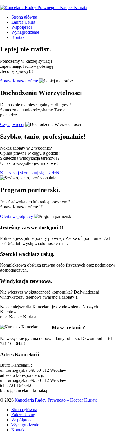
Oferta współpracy (16, 216)
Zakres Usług (23, 22)
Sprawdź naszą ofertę (19, 80)
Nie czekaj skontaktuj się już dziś (29, 172)
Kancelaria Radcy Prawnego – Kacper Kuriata (55, 400)
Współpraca (21, 27)
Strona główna (24, 17)
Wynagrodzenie (25, 32)
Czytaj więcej (12, 124)
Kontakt (18, 37)
